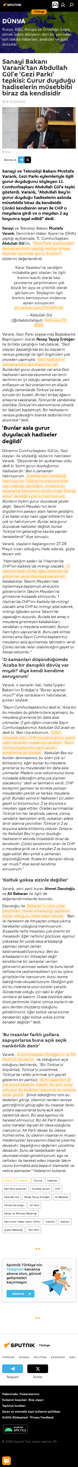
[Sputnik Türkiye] (13, 6)
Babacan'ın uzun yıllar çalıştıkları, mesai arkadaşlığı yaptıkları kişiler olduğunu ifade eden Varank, (36, 910)
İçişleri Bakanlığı (13, 1229)
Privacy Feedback (42, 1417)
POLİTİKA (40, 1357)
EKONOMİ (58, 1357)
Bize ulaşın (36, 1400)
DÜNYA (8, 1180)
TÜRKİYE (23, 1180)
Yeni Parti (33, 1229)
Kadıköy (50, 1221)
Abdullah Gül (11, 1197)
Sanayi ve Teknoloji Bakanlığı (20, 1213)
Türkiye (38, 1180)
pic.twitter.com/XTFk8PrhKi (39, 307)
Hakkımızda (10, 1394)
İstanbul (65, 1221)
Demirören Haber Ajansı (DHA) (22, 1221)
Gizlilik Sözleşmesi (15, 1417)
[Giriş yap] (62, 4)
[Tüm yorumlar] (6, 1460)
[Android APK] (15, 1429)
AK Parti (34, 1205)
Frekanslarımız (29, 1394)
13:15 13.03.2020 (13, 102)
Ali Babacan (61, 1197)
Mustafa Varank (41, 1188)
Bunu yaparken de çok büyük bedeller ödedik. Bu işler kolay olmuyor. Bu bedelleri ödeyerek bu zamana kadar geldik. (39, 1087)
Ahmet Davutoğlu (14, 1205)
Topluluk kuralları (14, 1406)
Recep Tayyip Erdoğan (37, 1197)
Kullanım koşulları (14, 1400)
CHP (57, 1188)
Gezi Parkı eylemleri (15, 1188)
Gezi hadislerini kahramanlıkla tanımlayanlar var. (33, 362)
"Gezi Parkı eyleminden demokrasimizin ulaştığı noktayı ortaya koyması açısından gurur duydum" (38, 248)
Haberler (52, 1180)
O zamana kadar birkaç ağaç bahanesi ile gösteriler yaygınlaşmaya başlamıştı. (36, 571)
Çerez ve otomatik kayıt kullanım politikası (31, 1411)
